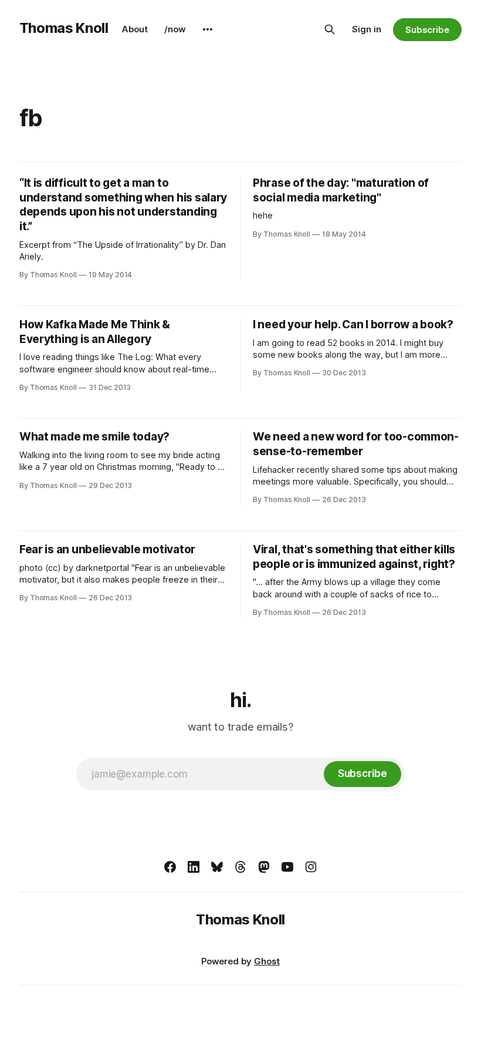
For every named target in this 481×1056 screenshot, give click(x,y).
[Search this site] (329, 29)
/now (174, 29)
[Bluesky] (217, 867)
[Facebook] (170, 867)
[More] (207, 29)
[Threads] (240, 867)
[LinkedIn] (193, 867)
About (135, 29)
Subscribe (427, 29)
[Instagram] (311, 867)
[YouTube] (287, 867)
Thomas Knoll (64, 27)
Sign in (366, 29)
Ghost (267, 961)
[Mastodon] (264, 867)
